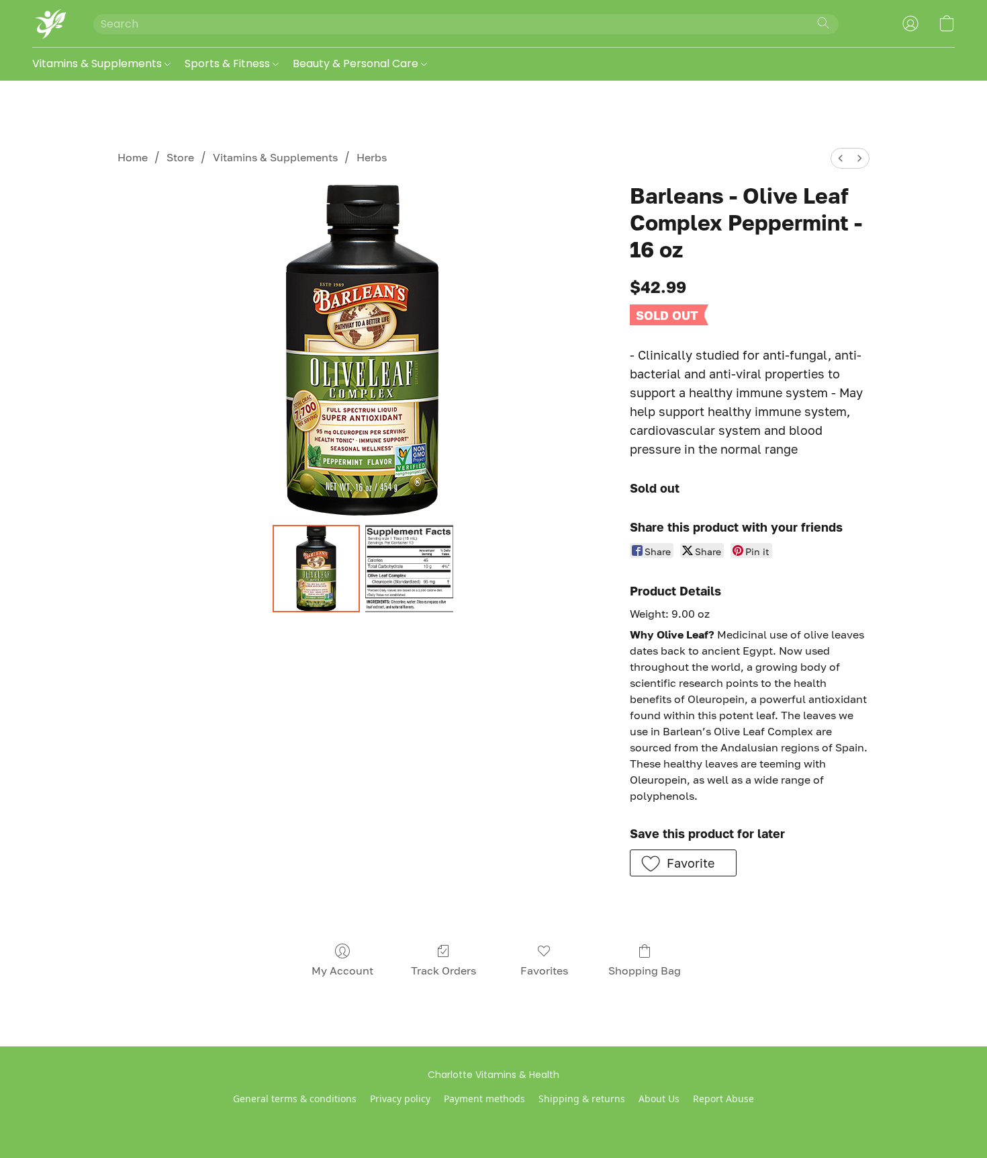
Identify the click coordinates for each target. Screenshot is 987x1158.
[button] (49, 23)
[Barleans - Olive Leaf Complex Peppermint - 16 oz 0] (316, 568)
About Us (659, 1098)
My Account (342, 970)
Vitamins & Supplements (98, 63)
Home (132, 157)
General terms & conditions (295, 1098)
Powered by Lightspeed (494, 1121)
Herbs (372, 157)
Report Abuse (723, 1098)
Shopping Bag (644, 970)
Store (180, 157)
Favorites (544, 970)
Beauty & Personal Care (357, 63)
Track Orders (443, 970)
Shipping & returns (581, 1098)
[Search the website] (823, 22)
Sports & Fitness (229, 63)
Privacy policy (400, 1098)
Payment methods (484, 1098)
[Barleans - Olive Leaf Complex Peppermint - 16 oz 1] (409, 568)
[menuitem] (840, 158)
